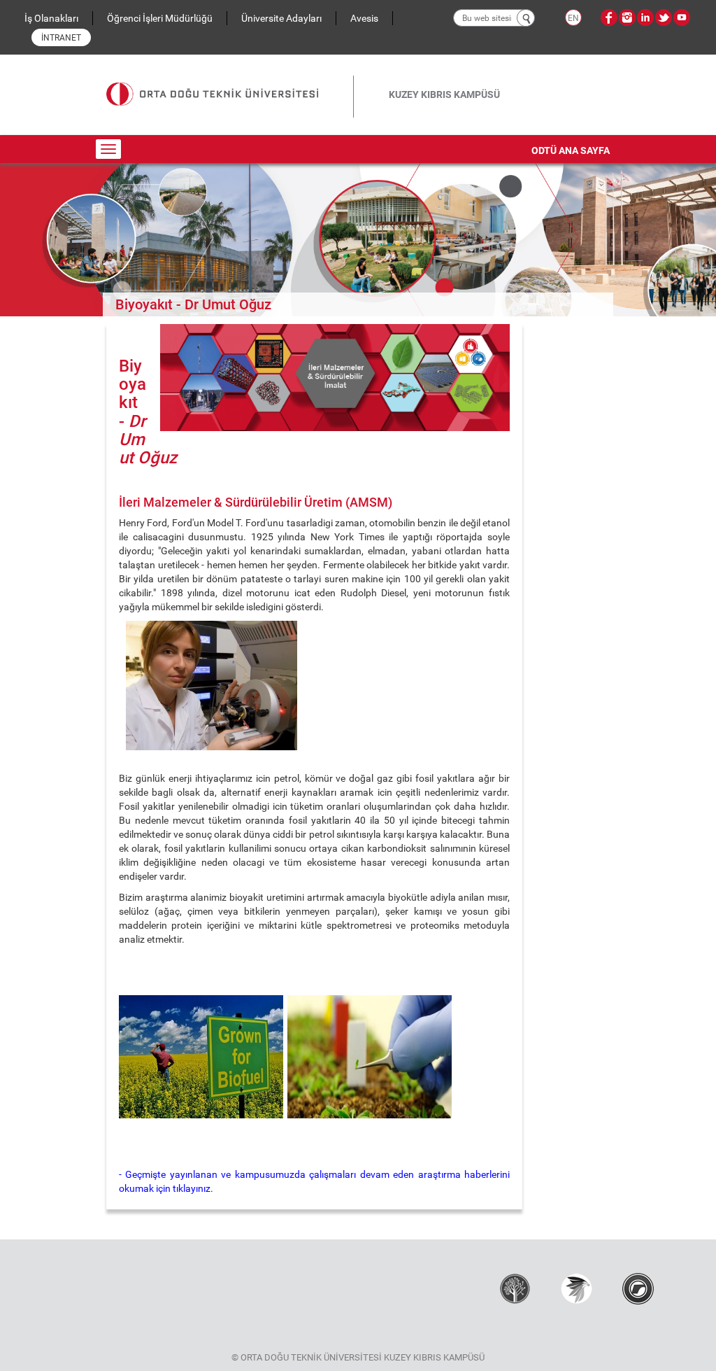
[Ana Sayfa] (229, 83)
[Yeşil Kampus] (576, 1288)
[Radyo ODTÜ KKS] (638, 1288)
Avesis (364, 18)
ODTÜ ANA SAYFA (570, 150)
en (573, 18)
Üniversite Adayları (281, 18)
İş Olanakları (51, 18)
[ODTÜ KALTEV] (515, 1288)
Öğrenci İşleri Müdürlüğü (160, 18)
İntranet (61, 38)
